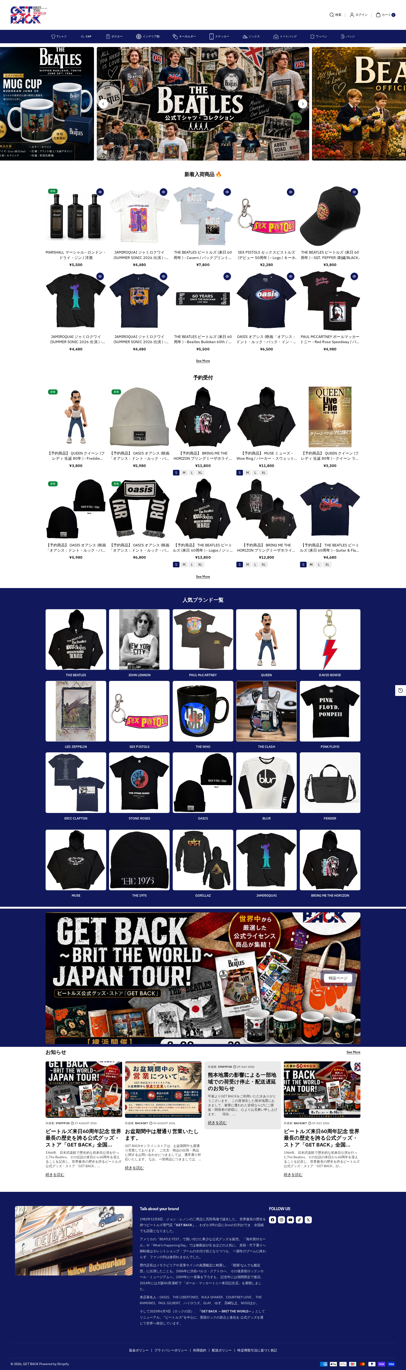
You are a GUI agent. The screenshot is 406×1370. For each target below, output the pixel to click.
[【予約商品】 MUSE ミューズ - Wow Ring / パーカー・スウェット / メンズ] (266, 417)
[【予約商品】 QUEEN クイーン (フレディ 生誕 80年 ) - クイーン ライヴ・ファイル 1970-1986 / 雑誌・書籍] (330, 417)
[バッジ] (343, 36)
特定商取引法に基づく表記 (257, 1350)
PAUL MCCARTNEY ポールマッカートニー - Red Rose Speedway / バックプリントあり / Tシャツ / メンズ (330, 339)
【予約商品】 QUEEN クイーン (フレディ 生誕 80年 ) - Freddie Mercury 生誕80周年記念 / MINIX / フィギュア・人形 (76, 456)
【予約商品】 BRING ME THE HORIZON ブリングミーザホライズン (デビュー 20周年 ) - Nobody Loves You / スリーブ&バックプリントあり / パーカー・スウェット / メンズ (266, 548)
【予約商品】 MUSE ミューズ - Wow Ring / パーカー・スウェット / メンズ (267, 456)
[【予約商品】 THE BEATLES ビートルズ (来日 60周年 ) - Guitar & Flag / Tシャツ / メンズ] (330, 509)
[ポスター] (108, 36)
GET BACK (30, 1364)
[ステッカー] (211, 36)
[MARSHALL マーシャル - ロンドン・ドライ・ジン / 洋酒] (76, 216)
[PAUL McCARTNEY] (203, 639)
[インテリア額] (138, 36)
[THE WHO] (203, 711)
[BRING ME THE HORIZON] (330, 860)
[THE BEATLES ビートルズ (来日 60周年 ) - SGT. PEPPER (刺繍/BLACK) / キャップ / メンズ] (330, 216)
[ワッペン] (312, 36)
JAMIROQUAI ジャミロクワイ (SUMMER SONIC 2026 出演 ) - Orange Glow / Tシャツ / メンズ (139, 339)
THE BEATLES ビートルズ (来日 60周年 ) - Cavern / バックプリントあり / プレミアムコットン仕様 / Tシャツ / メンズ (203, 255)
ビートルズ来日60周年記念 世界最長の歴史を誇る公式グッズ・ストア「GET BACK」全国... (83, 1138)
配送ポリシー (222, 1350)
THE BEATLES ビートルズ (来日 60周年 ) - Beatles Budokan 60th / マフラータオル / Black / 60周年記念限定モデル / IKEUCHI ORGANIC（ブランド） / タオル (203, 339)
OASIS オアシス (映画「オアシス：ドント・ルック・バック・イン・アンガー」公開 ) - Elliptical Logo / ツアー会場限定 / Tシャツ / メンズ (266, 339)
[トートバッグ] (276, 36)
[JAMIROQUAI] (266, 860)
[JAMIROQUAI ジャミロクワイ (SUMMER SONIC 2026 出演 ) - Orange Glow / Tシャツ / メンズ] (139, 300)
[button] (334, 14)
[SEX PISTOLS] (139, 711)
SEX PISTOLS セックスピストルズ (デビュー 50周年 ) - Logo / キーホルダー (266, 255)
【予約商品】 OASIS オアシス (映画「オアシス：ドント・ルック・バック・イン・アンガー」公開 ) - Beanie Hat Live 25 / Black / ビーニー (76, 548)
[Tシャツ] (53, 36)
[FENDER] (330, 782)
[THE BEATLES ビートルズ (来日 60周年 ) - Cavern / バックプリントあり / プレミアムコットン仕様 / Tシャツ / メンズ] (203, 216)
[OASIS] (203, 782)
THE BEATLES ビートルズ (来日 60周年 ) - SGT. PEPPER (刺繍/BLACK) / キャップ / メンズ (330, 255)
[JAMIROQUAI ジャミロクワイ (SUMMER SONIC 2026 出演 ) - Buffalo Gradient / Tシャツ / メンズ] (76, 300)
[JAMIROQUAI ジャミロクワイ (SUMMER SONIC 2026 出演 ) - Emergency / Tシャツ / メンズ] (139, 216)
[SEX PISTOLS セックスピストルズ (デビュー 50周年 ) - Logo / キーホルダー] (266, 216)
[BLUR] (266, 782)
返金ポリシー (139, 1350)
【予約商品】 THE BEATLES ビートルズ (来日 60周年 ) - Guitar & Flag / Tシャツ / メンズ (330, 548)
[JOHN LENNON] (139, 639)
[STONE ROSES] (139, 782)
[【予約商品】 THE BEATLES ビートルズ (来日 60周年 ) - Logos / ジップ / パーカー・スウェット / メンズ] (203, 509)
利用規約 (199, 1350)
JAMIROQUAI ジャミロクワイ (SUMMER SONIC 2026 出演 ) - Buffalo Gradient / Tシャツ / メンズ (75, 339)
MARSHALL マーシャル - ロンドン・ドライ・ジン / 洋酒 (76, 255)
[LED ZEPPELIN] (76, 711)
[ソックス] (245, 36)
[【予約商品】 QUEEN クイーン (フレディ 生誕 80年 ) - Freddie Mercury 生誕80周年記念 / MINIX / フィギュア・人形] (76, 417)
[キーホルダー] (175, 36)
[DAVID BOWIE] (330, 639)
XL (200, 473)
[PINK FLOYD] (330, 711)
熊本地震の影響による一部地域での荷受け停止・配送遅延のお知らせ (242, 1081)
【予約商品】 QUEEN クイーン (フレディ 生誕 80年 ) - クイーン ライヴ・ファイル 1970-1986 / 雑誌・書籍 (330, 456)
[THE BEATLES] (76, 639)
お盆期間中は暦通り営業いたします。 (162, 1134)
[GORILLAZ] (203, 860)
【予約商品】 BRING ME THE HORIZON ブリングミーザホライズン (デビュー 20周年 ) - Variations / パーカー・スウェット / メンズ (203, 456)
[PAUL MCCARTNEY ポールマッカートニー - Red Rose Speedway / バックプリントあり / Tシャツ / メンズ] (330, 300)
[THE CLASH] (266, 711)
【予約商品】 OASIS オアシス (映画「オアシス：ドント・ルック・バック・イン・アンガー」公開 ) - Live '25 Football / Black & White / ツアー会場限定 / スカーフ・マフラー (139, 548)
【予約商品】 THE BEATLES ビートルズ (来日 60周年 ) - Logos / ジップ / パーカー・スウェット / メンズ (203, 548)
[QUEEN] (266, 639)
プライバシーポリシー (170, 1350)
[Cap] (83, 36)
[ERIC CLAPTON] (76, 782)
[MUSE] (76, 860)
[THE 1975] (139, 860)
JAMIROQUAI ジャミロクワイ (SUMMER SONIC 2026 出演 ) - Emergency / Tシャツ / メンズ (139, 255)
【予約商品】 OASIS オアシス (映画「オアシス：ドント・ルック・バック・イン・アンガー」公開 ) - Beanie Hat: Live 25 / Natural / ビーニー (139, 456)
